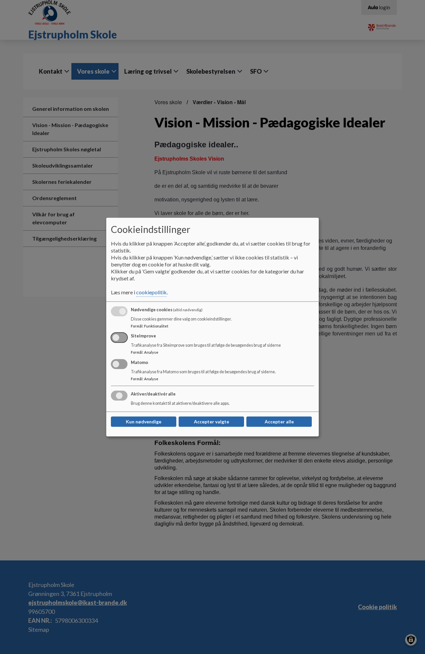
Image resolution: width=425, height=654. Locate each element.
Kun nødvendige (143, 421)
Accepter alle (279, 421)
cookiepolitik (151, 292)
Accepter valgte (211, 421)
